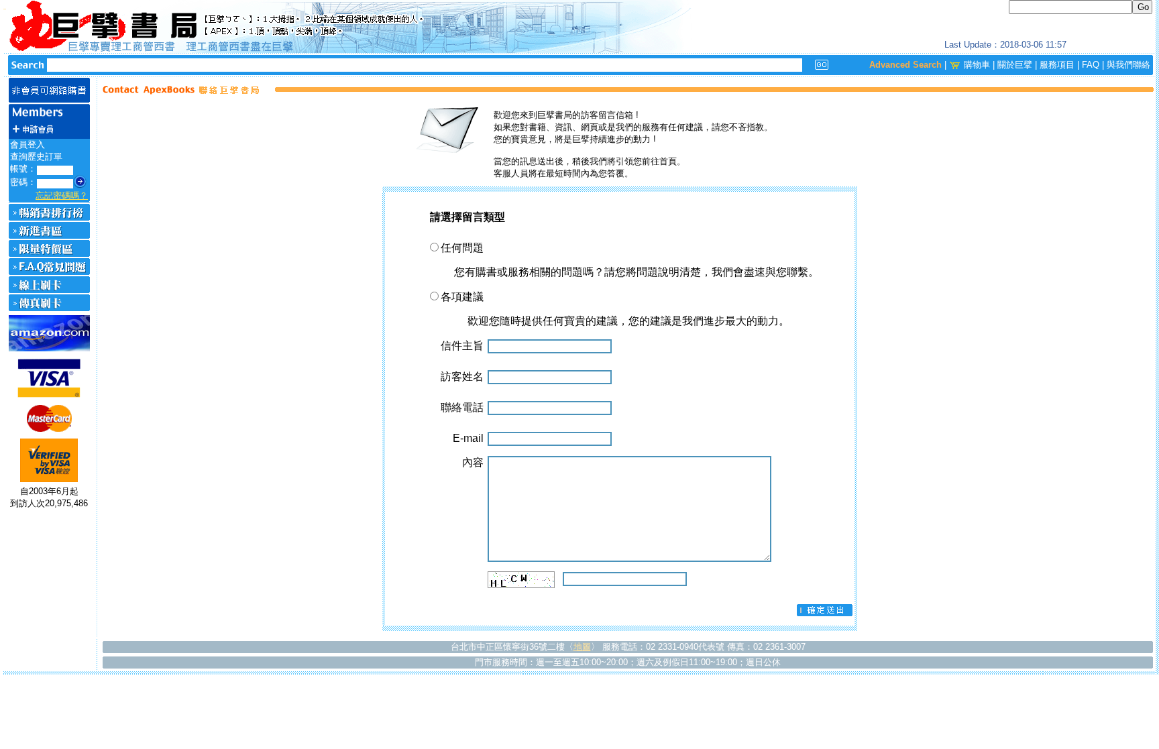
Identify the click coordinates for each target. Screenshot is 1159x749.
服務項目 (1057, 65)
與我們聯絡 (1128, 65)
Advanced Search (905, 65)
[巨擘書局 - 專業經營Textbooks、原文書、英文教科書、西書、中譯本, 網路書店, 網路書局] (579, 26)
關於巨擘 (1014, 65)
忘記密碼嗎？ (62, 195)
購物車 (977, 65)
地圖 (582, 647)
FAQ (1090, 65)
